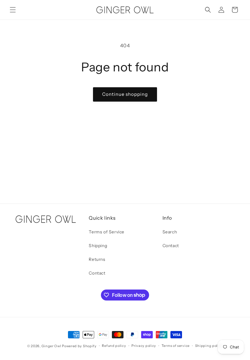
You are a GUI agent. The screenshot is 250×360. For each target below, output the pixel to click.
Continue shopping (125, 94)
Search (169, 232)
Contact (97, 273)
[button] (13, 9)
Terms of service (176, 346)
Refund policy (114, 346)
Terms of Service (106, 232)
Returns (97, 259)
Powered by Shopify (79, 346)
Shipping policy (209, 346)
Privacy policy (143, 346)
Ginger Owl (51, 346)
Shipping (98, 245)
